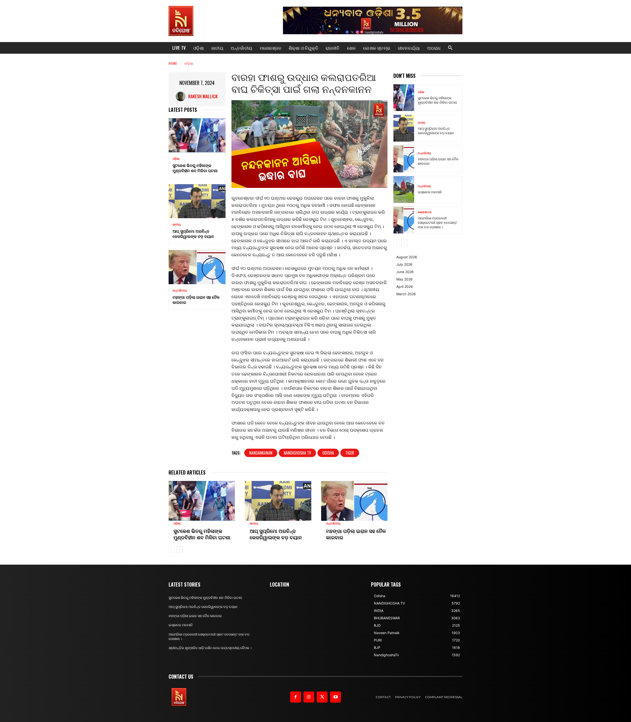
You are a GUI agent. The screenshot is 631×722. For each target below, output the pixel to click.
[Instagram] (308, 696)
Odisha (328, 453)
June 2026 (405, 272)
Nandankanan (260, 453)
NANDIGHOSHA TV (297, 453)
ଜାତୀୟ (177, 224)
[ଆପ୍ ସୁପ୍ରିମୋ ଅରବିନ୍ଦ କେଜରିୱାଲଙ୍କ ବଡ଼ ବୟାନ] (197, 201)
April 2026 (404, 286)
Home (173, 63)
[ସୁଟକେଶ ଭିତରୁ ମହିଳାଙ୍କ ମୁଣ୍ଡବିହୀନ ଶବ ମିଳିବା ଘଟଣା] (197, 135)
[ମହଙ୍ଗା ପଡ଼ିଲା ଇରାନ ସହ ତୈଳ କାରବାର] (197, 267)
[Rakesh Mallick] (182, 96)
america (424, 212)
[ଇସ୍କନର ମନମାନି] (403, 189)
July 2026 (404, 264)
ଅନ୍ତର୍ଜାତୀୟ (180, 290)
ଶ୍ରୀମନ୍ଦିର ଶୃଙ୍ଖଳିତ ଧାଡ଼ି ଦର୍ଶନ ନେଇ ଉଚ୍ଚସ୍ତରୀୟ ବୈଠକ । (210, 648)
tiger (349, 453)
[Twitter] (322, 696)
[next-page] (179, 549)
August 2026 (406, 257)
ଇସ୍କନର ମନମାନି (430, 191)
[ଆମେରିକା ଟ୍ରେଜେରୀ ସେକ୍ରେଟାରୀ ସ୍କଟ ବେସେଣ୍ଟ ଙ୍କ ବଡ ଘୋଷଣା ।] (403, 220)
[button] (450, 48)
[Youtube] (335, 696)
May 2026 (404, 279)
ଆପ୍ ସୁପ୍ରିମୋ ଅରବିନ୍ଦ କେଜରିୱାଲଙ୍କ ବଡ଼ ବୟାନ (193, 233)
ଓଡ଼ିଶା (188, 63)
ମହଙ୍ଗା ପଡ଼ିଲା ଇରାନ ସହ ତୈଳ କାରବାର (196, 299)
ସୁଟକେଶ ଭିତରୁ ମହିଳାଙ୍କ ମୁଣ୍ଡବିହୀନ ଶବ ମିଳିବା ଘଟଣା (195, 167)
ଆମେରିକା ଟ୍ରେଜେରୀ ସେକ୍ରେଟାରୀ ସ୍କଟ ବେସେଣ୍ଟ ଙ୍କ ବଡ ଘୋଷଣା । (437, 222)
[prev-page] (172, 549)
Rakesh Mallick (203, 96)
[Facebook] (295, 696)
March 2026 (406, 294)
